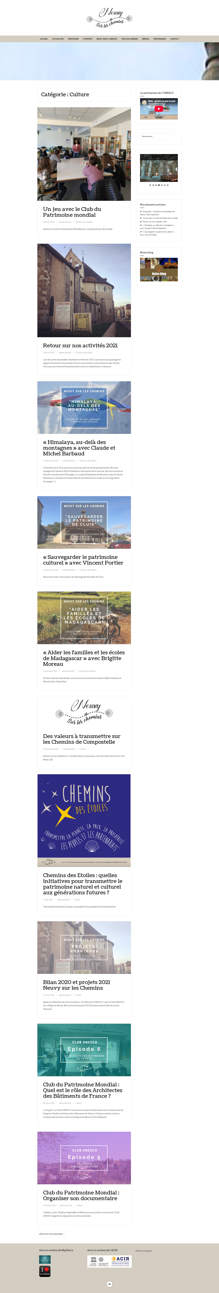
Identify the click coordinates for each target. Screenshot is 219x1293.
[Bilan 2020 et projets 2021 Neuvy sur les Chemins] (83, 949)
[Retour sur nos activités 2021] (83, 288)
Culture (83, 749)
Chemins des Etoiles (84, 222)
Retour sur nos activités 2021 (80, 345)
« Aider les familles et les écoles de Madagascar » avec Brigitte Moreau (84, 658)
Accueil (44, 39)
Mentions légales (143, 1251)
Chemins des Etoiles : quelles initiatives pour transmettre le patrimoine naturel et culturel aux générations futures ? (82, 884)
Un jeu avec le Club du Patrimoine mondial (72, 212)
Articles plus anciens (51, 1234)
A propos (87, 39)
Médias (145, 39)
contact (174, 39)
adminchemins (65, 222)
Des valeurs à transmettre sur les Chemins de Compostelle (82, 739)
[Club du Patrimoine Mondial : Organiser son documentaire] (83, 1159)
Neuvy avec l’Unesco (107, 39)
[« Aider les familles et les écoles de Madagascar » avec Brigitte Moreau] (83, 619)
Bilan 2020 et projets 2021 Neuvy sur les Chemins (76, 985)
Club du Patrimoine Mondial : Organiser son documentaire (81, 1195)
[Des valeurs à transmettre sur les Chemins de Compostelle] (83, 715)
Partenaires (159, 39)
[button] (109, 17)
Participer (73, 39)
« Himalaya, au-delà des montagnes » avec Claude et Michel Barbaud (79, 448)
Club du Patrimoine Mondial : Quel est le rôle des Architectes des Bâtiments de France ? (82, 1090)
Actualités (58, 39)
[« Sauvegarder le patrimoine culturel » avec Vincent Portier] (83, 524)
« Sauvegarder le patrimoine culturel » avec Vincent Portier (83, 560)
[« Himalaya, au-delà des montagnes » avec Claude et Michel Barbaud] (83, 409)
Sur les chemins (130, 39)
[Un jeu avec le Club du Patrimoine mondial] (83, 152)
